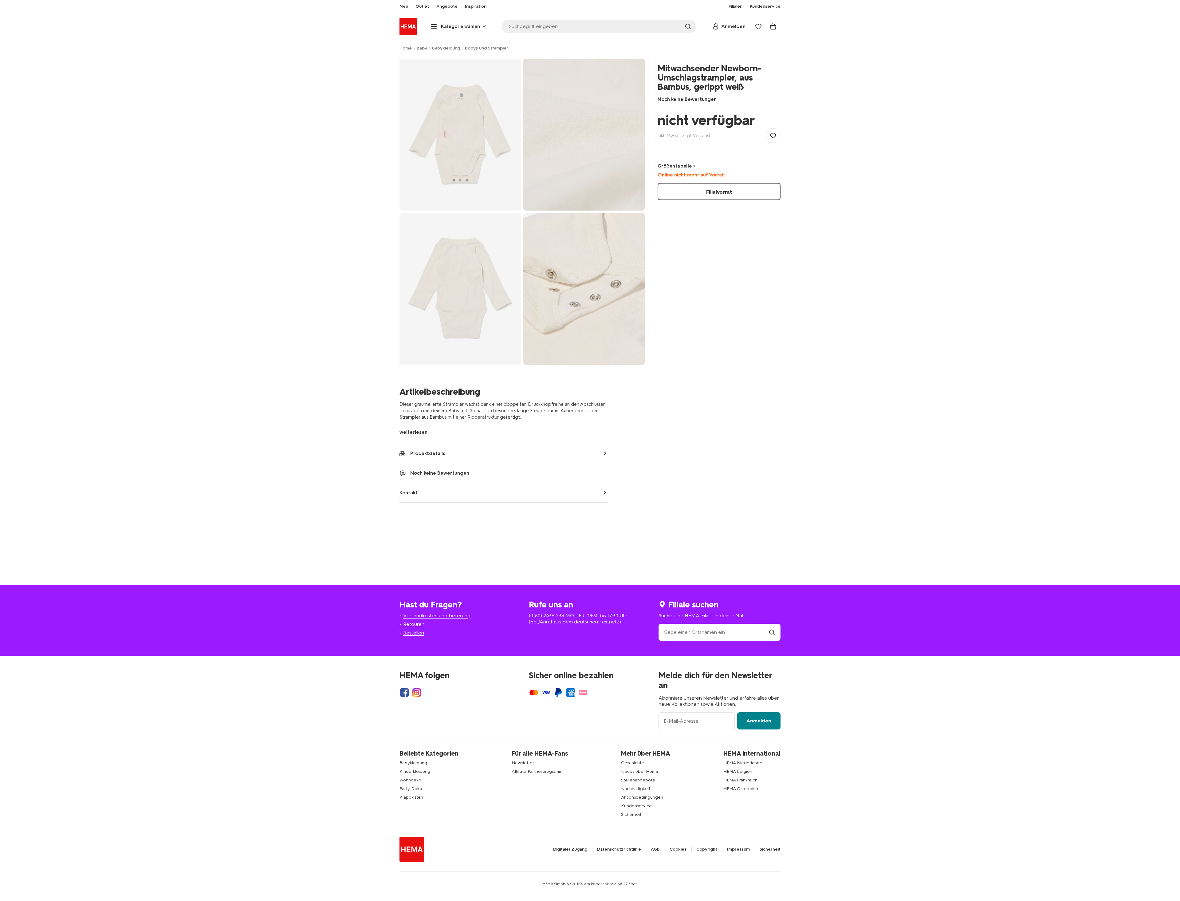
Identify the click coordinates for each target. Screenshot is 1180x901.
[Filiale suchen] (772, 632)
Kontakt (408, 493)
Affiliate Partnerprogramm (537, 771)
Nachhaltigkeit (635, 788)
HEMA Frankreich (740, 780)
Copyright (706, 849)
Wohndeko (410, 780)
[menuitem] (403, 6)
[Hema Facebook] (404, 692)
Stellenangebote (638, 780)
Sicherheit (631, 814)
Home (405, 48)
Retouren (413, 624)
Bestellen (413, 633)
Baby (422, 48)
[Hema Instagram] (416, 692)
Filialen (735, 6)
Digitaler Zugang (570, 849)
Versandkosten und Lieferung (436, 615)
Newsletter (523, 762)
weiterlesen (413, 432)
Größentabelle (675, 166)
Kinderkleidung (414, 771)
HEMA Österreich (740, 788)
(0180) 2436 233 (546, 615)
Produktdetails (427, 453)
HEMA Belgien (737, 771)
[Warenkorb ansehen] (773, 26)
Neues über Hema (639, 771)
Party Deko (410, 788)
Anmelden (758, 721)
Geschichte (632, 762)
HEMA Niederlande (742, 762)
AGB (655, 849)
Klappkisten (411, 797)
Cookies (678, 849)
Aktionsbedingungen (642, 797)
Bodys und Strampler (486, 48)
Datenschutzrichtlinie (619, 849)
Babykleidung (446, 48)
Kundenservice (636, 805)
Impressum (738, 849)
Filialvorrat (719, 192)
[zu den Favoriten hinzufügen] (773, 135)
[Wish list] (758, 26)
